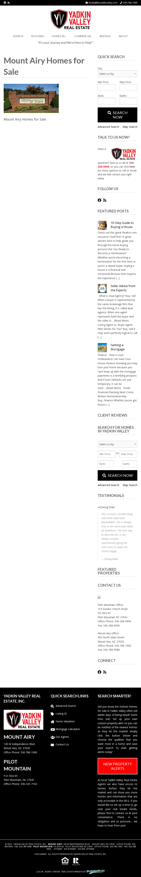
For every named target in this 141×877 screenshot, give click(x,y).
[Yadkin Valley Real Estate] (70, 18)
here (132, 166)
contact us (121, 813)
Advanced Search (108, 126)
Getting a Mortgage (118, 347)
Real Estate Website (72, 871)
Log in (39, 871)
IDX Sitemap (70, 848)
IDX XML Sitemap (86, 848)
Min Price (103, 82)
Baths (123, 95)
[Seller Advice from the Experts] (102, 288)
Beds (101, 95)
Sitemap (58, 848)
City (100, 68)
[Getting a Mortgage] (102, 347)
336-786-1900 (130, 2)
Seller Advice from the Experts (123, 288)
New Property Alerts (117, 766)
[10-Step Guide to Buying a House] (102, 225)
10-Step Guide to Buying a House (122, 225)
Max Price (125, 82)
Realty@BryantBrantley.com (103, 2)
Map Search (130, 126)
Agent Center (52, 871)
